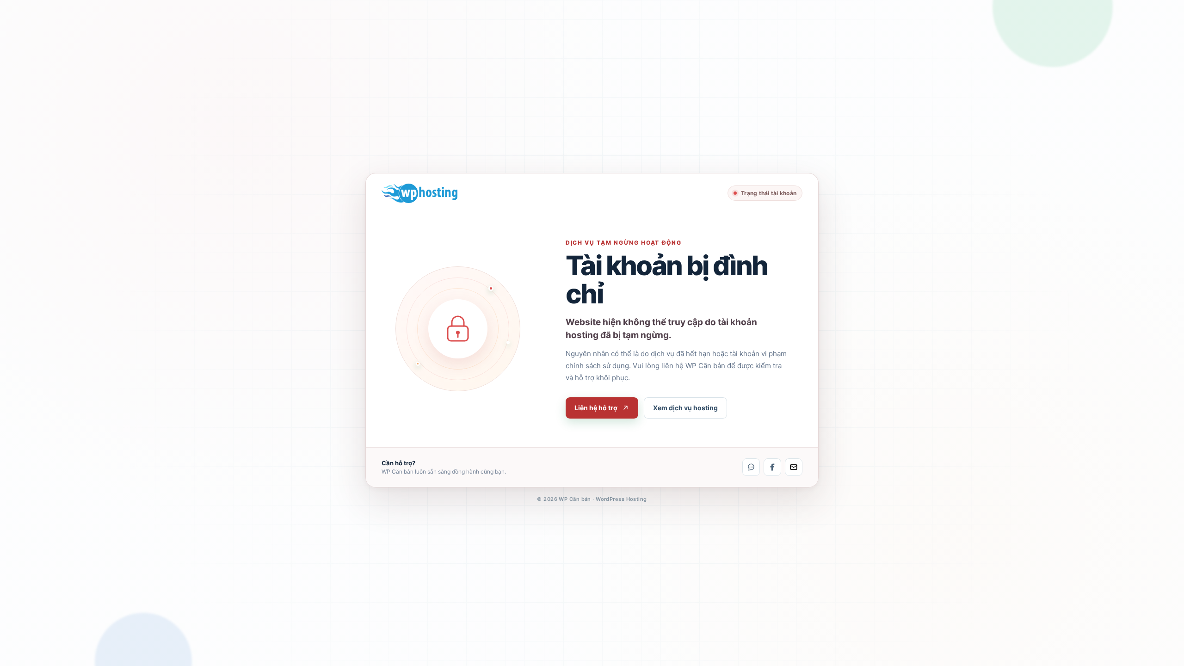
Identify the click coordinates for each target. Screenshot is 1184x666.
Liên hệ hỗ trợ (595, 408)
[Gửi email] (793, 467)
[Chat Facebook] (772, 467)
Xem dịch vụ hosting (685, 408)
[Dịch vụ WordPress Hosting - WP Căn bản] (419, 193)
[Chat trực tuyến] (751, 467)
